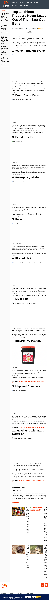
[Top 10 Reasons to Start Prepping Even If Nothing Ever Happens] (36, 549)
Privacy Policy (12, 594)
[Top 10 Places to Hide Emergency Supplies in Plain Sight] (18, 511)
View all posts (15, 502)
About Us (31, 594)
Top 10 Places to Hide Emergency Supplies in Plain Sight (5, 16)
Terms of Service (19, 594)
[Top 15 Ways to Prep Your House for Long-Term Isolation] (36, 511)
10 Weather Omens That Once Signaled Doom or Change (4, 27)
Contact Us (27, 594)
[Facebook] (46, 585)
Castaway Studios (8, 590)
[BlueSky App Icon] (42, 585)
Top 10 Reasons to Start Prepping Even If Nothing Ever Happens (46, 550)
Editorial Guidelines (4, 594)
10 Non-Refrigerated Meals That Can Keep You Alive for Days (5, 60)
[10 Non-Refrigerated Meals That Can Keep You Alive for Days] (18, 549)
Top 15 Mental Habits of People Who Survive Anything (31, 427)
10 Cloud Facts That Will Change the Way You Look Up (4, 38)
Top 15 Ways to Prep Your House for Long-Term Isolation (4, 49)
